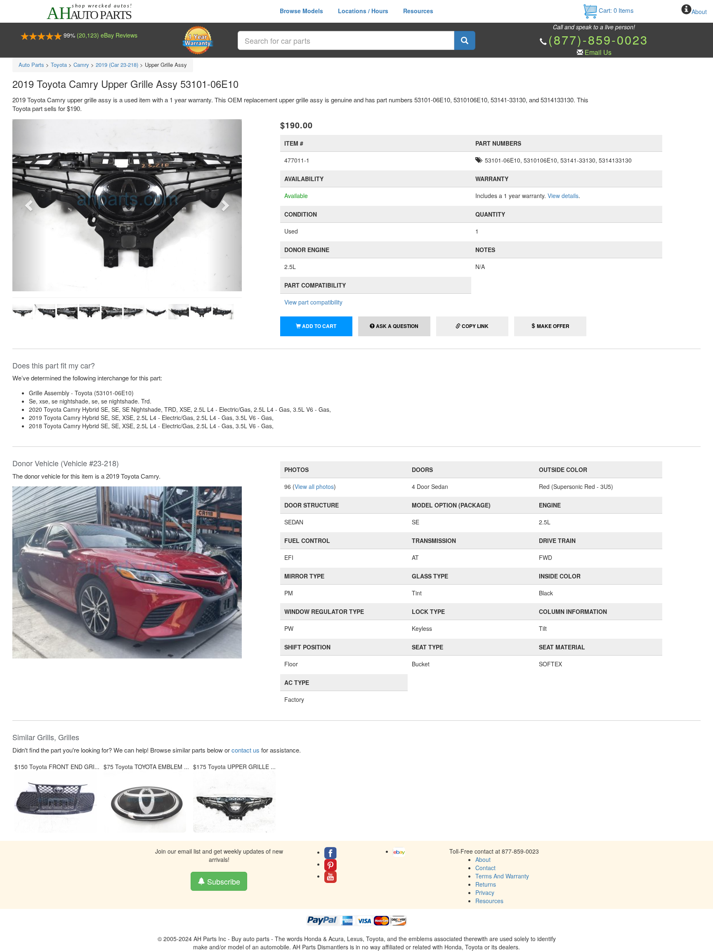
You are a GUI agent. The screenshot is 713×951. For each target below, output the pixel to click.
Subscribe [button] (222, 881)
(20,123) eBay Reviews (107, 35)
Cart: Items (615, 10)
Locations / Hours (363, 11)
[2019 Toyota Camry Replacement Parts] (127, 571)
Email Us (598, 52)
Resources (418, 11)
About (699, 11)
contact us (245, 750)
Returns (485, 884)
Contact (485, 868)
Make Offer (552, 326)
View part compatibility (313, 302)
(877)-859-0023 (598, 39)
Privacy (484, 892)
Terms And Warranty (502, 876)
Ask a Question (396, 326)
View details (563, 195)
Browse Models (301, 11)
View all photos (314, 486)
